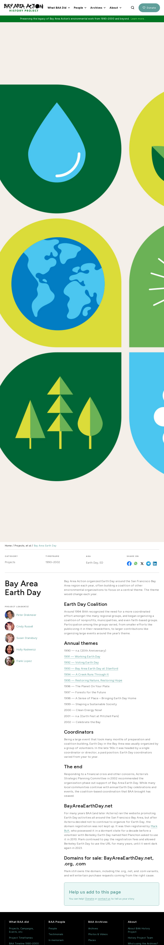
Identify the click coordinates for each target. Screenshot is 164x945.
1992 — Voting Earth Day (81, 662)
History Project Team (140, 937)
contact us (104, 898)
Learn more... (138, 18)
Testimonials (56, 934)
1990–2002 (52, 562)
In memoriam (56, 940)
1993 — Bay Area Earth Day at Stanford (91, 668)
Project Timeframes (21, 937)
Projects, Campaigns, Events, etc (21, 930)
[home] (23, 8)
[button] (58, 8)
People (53, 928)
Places (92, 940)
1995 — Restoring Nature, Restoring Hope (93, 680)
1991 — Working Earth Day (82, 656)
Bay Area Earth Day (45, 545)
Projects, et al (22, 545)
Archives (93, 928)
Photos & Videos (98, 934)
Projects (10, 562)
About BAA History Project (139, 930)
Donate (149, 7)
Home (8, 545)
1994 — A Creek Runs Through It (86, 674)
